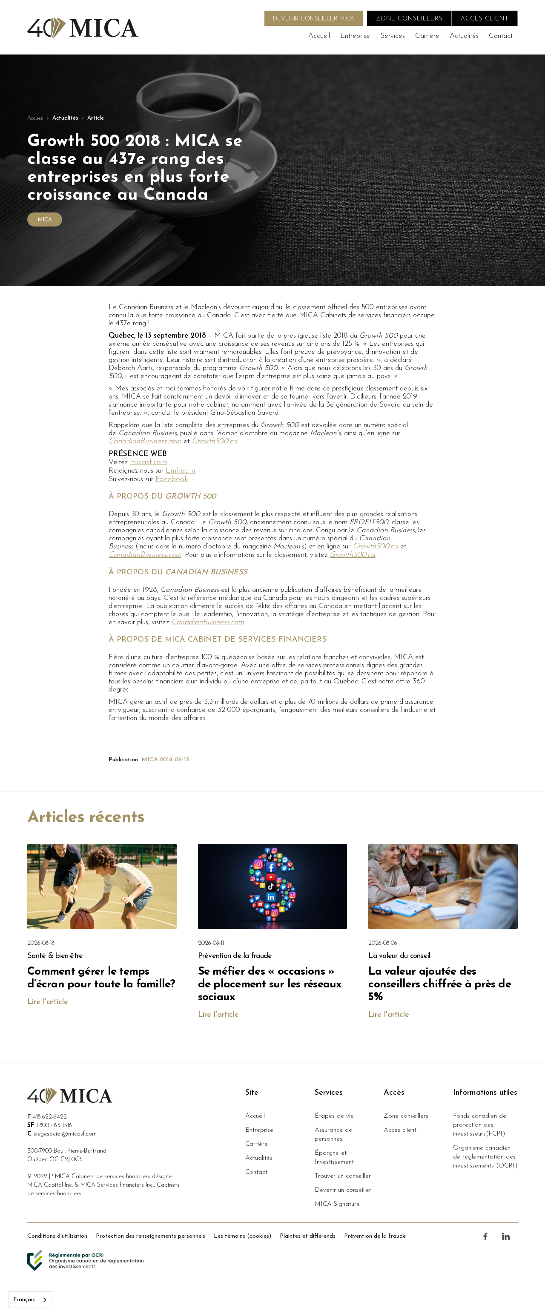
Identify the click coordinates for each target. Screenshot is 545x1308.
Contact (501, 36)
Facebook (171, 479)
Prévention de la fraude (375, 1236)
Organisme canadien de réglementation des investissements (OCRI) (485, 1157)
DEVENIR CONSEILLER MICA (313, 19)
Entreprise (355, 36)
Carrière (427, 36)
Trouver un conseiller (343, 1176)
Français (24, 1299)
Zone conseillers (406, 1116)
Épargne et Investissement (334, 1157)
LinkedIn (180, 471)
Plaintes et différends (308, 1236)
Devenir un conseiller (343, 1190)
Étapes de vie (334, 1116)
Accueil (319, 36)
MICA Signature (337, 1204)
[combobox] (30, 1299)
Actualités (464, 36)
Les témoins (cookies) (242, 1236)
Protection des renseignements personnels (150, 1236)
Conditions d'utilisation (57, 1236)
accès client (485, 19)
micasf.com (148, 462)
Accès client (400, 1130)
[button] (392, 36)
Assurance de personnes (333, 1134)
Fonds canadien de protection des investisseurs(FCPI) (479, 1125)
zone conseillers (409, 19)
